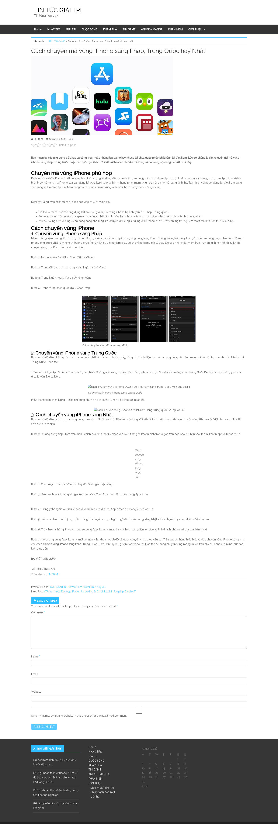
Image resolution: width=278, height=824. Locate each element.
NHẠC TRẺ (53, 29)
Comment (38, 612)
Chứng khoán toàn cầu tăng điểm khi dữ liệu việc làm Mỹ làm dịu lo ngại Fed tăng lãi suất (55, 777)
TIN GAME (129, 29)
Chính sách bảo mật (102, 792)
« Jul (145, 786)
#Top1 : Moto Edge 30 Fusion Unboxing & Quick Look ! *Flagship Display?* (90, 591)
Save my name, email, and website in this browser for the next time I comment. (79, 715)
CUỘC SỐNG (89, 29)
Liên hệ (94, 796)
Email (35, 674)
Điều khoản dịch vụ (102, 787)
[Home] (50, 40)
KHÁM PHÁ (110, 29)
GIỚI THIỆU (195, 29)
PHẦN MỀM (175, 29)
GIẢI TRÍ (71, 29)
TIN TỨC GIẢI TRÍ (58, 10)
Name (35, 656)
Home (38, 29)
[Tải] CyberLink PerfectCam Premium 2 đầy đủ (77, 586)
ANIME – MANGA (151, 29)
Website (36, 691)
